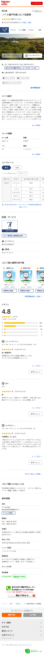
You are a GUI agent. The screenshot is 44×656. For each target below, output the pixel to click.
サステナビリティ (26, 645)
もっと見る (36, 125)
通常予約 (11, 615)
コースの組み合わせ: (9, 173)
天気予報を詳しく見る (32, 296)
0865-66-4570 (13, 64)
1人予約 (33, 615)
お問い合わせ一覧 (14, 645)
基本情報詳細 (35, 88)
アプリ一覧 (5, 645)
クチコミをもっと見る (32, 474)
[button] (22, 173)
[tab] (6, 168)
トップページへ (37, 3)
